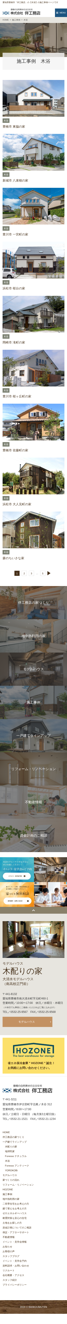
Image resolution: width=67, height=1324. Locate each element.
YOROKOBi (11, 1170)
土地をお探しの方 (12, 1222)
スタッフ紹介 (10, 1280)
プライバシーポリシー (15, 1284)
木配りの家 (11, 1146)
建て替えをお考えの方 (15, 1208)
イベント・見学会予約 (15, 1261)
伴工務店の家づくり (13, 1137)
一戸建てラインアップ (15, 1141)
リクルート (9, 1270)
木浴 (6, 120)
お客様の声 (9, 1251)
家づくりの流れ (11, 1180)
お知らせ (7, 1246)
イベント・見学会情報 (15, 1241)
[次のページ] (50, 573)
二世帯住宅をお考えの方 (16, 1203)
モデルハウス (26, 1021)
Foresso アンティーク (17, 1165)
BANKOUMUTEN (38, 1307)
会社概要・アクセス (13, 1275)
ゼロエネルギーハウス (15, 1213)
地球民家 (10, 1151)
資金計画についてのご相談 (17, 1227)
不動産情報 (9, 1237)
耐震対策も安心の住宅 (15, 1218)
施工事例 (7, 1194)
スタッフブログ (11, 1256)
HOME (6, 1132)
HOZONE (8, 1189)
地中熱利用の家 (11, 1199)
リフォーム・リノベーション (18, 1184)
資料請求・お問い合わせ (16, 1265)
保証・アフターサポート (16, 1232)
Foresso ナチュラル (16, 1156)
